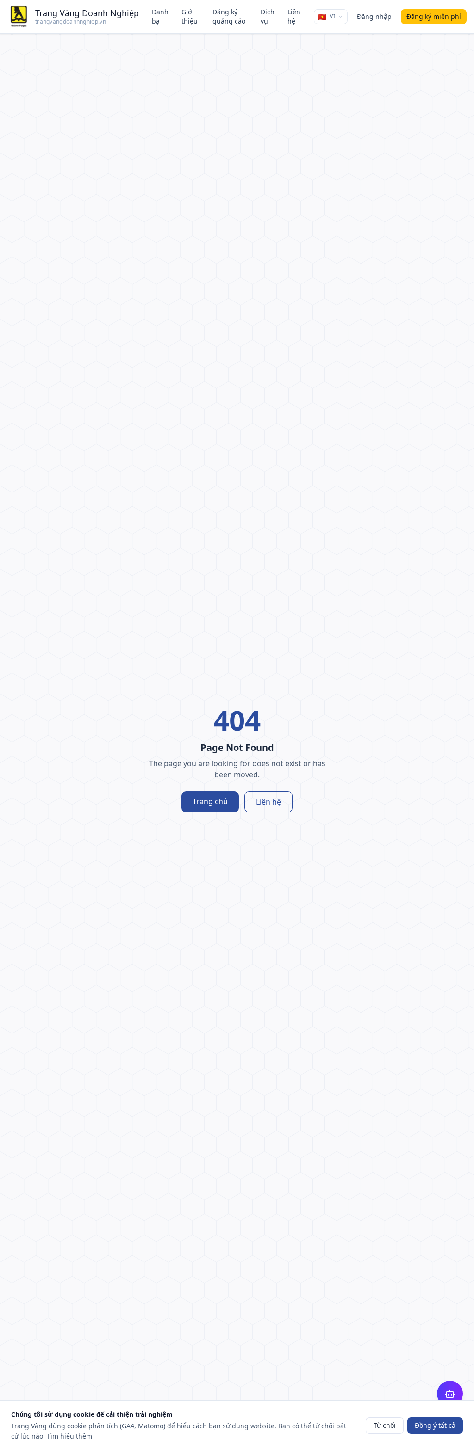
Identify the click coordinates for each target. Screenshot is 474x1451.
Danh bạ (160, 16)
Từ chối (385, 1425)
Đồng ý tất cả (435, 1425)
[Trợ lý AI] (450, 1394)
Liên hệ (293, 16)
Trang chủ (210, 801)
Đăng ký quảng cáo (228, 16)
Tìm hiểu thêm (69, 1436)
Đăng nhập (374, 16)
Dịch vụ (267, 16)
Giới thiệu (189, 16)
